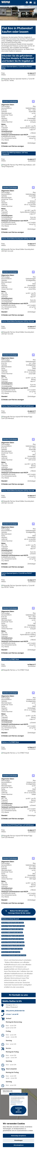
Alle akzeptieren (18, 1145)
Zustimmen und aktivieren (18, 1110)
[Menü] (34, 3)
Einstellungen (18, 1140)
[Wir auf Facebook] (27, 2)
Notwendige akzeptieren (18, 1135)
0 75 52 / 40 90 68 (12, 1014)
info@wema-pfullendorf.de (15, 1011)
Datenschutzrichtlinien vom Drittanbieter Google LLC (17, 1102)
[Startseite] (5, 2)
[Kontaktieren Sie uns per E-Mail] (31, 2)
